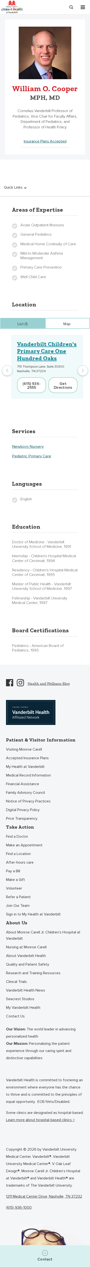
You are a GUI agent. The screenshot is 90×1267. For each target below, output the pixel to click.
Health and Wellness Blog (49, 683)
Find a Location (18, 853)
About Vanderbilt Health (26, 955)
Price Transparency (21, 818)
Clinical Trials (16, 981)
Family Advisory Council (25, 792)
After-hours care (20, 862)
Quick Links (13, 187)
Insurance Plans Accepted (45, 141)
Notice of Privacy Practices (28, 801)
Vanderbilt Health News (25, 990)
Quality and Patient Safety (27, 964)
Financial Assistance (22, 784)
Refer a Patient (18, 897)
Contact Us (15, 1016)
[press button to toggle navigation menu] (83, 7)
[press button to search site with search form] (71, 7)
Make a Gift (15, 879)
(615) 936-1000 (19, 1207)
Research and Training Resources (33, 973)
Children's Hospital (11, 6)
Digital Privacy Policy (23, 809)
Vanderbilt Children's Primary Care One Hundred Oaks (47, 351)
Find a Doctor (17, 836)
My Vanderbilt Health (23, 1007)
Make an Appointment (24, 845)
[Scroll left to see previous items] (7, 370)
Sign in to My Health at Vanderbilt (33, 914)
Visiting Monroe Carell (24, 749)
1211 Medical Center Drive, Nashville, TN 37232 (44, 1196)
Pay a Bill (13, 871)
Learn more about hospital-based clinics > (40, 1120)
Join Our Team (18, 905)
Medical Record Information (28, 775)
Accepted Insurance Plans (27, 758)
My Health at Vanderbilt (25, 766)
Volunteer (14, 888)
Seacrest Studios (20, 999)
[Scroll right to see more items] (83, 370)
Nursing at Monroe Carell (26, 947)
